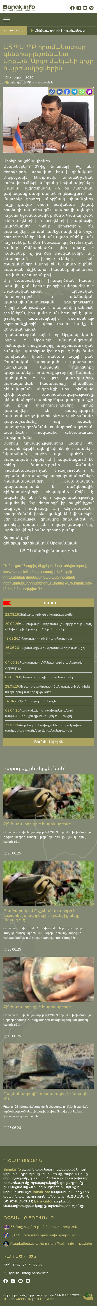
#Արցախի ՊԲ (21, 82)
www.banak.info (16, 571)
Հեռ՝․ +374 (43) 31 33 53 (22, 1265)
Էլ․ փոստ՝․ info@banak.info (25, 1273)
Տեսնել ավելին (48, 742)
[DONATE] (88, 1297)
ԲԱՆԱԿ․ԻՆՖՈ (44, 1299)
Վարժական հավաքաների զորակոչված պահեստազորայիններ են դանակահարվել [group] (65, 30)
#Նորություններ (43, 82)
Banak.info (43, 1201)
